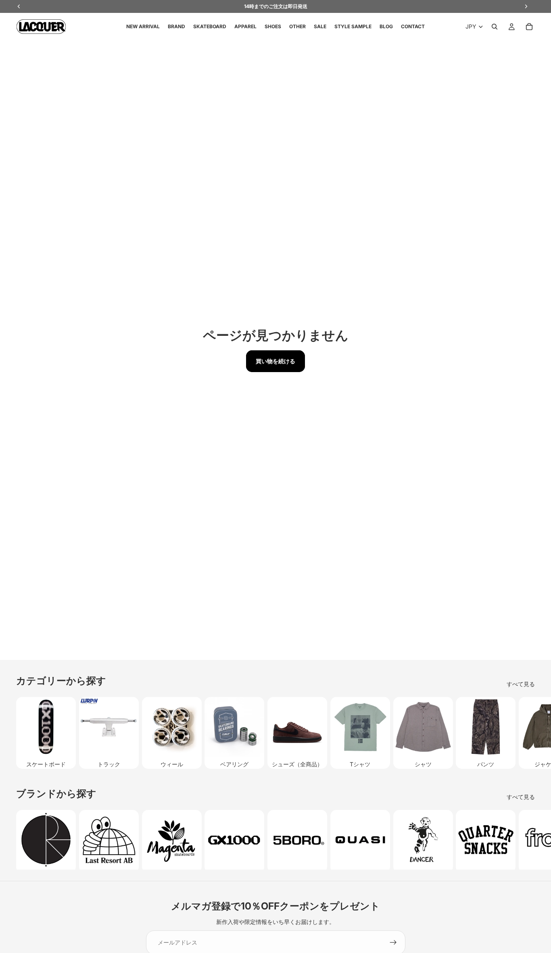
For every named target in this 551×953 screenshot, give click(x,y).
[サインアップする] (393, 942)
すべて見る (521, 683)
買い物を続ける (275, 361)
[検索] (494, 26)
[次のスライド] (526, 733)
